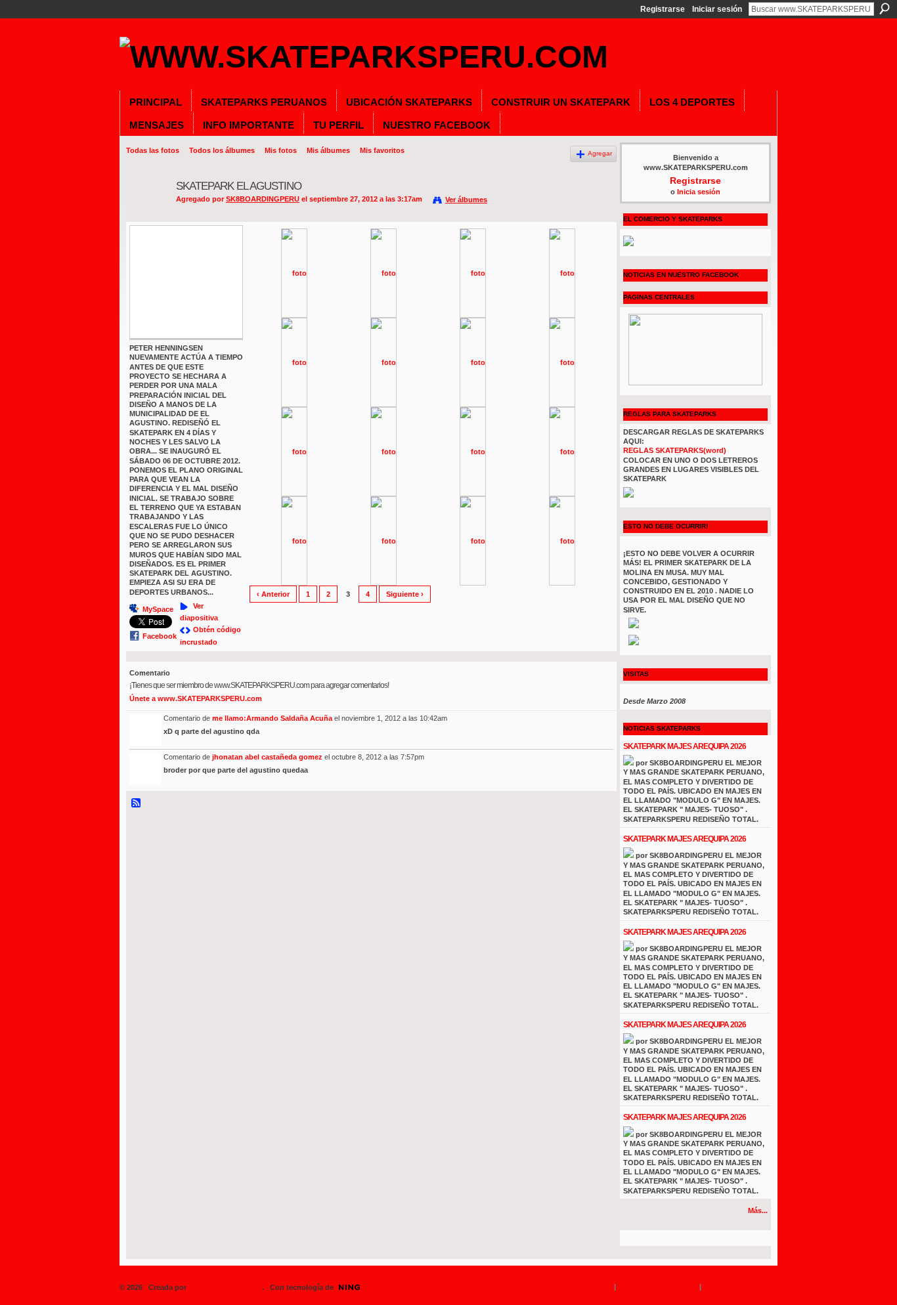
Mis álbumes (328, 150)
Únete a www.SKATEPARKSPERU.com (195, 698)
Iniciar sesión (717, 9)
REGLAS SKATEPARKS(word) (674, 450)
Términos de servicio (741, 1287)
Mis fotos (281, 150)
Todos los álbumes (222, 150)
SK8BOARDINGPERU (262, 199)
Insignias (594, 1287)
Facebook (159, 636)
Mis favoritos (382, 150)
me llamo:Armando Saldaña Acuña (272, 718)
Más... (758, 1210)
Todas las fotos (152, 150)
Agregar (600, 153)
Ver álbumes (466, 199)
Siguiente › (405, 594)
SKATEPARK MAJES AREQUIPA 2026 (684, 746)
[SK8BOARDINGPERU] (147, 217)
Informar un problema (657, 1287)
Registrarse (662, 9)
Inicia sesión (698, 192)
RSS (136, 803)
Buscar (884, 8)
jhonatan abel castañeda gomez (267, 757)
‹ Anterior (273, 594)
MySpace (157, 609)
